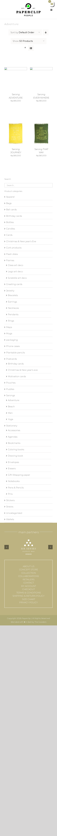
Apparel (10, 196)
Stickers (10, 500)
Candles (10, 228)
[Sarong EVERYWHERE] (41, 68)
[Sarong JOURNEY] (15, 123)
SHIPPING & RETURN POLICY (28, 595)
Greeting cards (14, 284)
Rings (11, 320)
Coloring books (16, 449)
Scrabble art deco (17, 277)
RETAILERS (28, 579)
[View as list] (31, 48)
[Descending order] (46, 32)
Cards (9, 235)
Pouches (10, 382)
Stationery (11, 425)
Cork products (13, 247)
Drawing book (15, 455)
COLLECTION (28, 573)
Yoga (10, 419)
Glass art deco (15, 265)
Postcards (11, 358)
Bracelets (13, 295)
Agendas (12, 436)
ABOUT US (28, 566)
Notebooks (14, 481)
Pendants (13, 314)
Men (10, 412)
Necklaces (13, 308)
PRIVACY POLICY (28, 602)
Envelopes (13, 462)
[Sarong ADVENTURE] (15, 68)
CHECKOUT (28, 589)
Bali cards (11, 209)
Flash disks (12, 254)
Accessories (14, 430)
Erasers (12, 468)
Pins (10, 493)
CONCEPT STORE (28, 569)
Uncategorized (14, 513)
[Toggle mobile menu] (51, 9)
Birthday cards (14, 216)
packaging (12, 339)
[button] (6, 547)
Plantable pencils (15, 352)
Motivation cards (17, 376)
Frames (10, 260)
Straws (9, 506)
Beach (11, 406)
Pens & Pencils (16, 487)
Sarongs (10, 395)
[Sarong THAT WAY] (41, 123)
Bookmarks (14, 443)
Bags (9, 203)
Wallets (10, 519)
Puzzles (10, 389)
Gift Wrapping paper (19, 474)
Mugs (9, 333)
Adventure (13, 400)
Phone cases (13, 346)
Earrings (12, 301)
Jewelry (10, 290)
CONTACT (28, 582)
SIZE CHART (28, 599)
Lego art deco (15, 271)
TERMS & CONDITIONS (28, 592)
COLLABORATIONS (28, 576)
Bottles (10, 222)
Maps (9, 327)
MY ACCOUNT (28, 586)
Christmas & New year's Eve (21, 241)
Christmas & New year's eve (23, 370)
